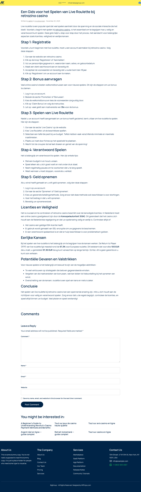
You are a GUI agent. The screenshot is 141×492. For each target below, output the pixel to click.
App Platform (78, 462)
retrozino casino (62, 29)
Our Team (41, 466)
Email (23, 376)
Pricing (40, 470)
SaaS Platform (78, 458)
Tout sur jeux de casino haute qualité (65, 424)
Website (24, 387)
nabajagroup (76, 3)
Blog (39, 458)
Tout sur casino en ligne (99, 432)
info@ (70, 3)
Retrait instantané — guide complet (64, 433)
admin (30, 21)
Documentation (79, 466)
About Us (40, 455)
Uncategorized (39, 21)
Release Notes (79, 470)
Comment (25, 336)
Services (40, 473)
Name (23, 366)
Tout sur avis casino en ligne (101, 423)
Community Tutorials (81, 473)
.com (82, 3)
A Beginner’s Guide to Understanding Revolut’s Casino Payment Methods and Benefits (36, 425)
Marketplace (78, 455)
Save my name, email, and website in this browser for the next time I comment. (52, 398)
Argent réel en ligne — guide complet (31, 433)
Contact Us (41, 462)
